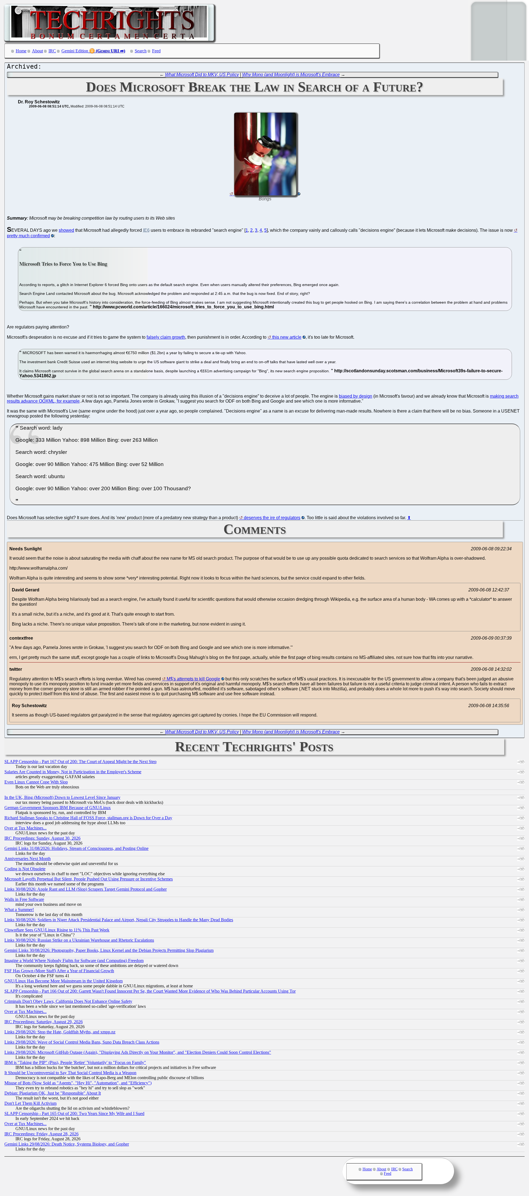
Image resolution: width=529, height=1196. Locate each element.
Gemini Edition (74, 51)
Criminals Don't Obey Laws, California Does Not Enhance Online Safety (68, 1001)
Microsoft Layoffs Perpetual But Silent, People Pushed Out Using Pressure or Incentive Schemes (88, 879)
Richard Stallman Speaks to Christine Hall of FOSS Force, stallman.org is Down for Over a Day (88, 817)
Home (21, 51)
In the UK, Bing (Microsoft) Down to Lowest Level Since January (62, 797)
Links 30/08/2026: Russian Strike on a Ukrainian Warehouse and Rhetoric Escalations (79, 940)
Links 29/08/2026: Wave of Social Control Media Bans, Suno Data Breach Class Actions (81, 1042)
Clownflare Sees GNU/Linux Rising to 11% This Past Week (56, 930)
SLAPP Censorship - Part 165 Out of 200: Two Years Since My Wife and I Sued (74, 1113)
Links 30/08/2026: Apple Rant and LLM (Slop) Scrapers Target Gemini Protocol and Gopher (85, 889)
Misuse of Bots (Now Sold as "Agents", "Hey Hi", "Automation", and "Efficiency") (78, 1083)
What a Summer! (19, 909)
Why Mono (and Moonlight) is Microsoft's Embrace (291, 74)
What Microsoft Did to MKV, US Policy (202, 74)
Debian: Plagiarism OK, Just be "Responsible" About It (52, 1093)
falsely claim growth (166, 337)
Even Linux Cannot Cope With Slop (36, 782)
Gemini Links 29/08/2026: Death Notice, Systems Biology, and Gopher (66, 1144)
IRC (52, 51)
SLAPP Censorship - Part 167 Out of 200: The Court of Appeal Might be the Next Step (80, 761)
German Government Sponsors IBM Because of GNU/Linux (57, 807)
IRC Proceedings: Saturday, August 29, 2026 (43, 1021)
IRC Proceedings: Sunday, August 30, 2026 (42, 838)
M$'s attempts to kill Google (193, 679)
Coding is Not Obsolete (24, 868)
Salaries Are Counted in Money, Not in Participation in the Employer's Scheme (72, 771)
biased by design (355, 396)
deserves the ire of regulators (272, 517)
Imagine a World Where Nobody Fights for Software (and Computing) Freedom (74, 960)
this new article (286, 337)
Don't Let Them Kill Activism (30, 1103)
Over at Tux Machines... (25, 828)
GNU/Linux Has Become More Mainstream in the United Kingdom (63, 981)
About (37, 51)
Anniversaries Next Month (27, 858)
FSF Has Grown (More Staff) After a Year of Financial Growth (59, 970)
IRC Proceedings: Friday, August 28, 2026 (41, 1134)
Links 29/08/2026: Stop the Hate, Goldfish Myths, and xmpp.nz (59, 1032)
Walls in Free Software (24, 899)
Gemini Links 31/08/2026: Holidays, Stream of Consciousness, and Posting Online (76, 848)
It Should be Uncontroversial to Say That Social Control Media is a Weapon (70, 1072)
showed (66, 230)
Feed (156, 51)
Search (141, 51)
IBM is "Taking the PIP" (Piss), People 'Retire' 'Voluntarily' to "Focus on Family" (75, 1062)
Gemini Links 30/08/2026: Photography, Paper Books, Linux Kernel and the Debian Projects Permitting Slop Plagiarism (109, 950)
